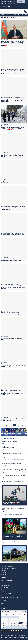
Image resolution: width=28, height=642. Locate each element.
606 (14, 425)
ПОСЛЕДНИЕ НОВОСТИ (9, 438)
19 (11, 623)
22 (22, 623)
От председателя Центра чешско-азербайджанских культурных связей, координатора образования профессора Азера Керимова (13, 286)
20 (14, 623)
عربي (12, 6)
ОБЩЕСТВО (3, 576)
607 (18, 425)
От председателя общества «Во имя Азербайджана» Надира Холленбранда (11, 313)
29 (22, 625)
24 (3, 625)
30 (26, 625)
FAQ (2, 603)
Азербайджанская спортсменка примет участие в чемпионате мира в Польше (12, 452)
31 (3, 627)
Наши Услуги (4, 599)
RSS (2, 605)
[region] (14, 501)
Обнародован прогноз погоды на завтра (12, 514)
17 (3, 623)
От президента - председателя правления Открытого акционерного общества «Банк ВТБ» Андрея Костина (13, 365)
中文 (15, 6)
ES (9, 6)
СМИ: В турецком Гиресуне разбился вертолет (13, 475)
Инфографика (4, 587)
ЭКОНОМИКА (4, 572)
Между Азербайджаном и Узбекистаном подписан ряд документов (12, 446)
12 (11, 621)
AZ (1, 6)
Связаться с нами (6, 593)
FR (8, 6)
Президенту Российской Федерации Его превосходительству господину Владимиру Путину (12, 155)
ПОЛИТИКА (3, 570)
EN (4, 6)
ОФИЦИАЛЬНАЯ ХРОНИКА (7, 567)
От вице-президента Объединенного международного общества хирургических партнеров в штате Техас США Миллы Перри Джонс (12, 392)
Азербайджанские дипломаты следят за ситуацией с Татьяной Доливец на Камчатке (13, 458)
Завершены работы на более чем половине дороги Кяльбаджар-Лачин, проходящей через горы (14, 508)
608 (22, 425)
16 (26, 621)
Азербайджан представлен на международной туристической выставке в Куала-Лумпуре (14, 470)
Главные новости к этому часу (10, 441)
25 (7, 625)
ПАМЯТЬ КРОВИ (5, 585)
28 (18, 625)
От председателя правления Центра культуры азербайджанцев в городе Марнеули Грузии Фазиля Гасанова (13, 208)
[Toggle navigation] (25, 11)
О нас (2, 595)
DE (6, 6)
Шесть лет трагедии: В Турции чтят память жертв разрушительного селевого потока (13, 480)
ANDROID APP (4, 607)
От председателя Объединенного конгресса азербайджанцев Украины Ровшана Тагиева (12, 234)
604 (7, 425)
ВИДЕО (2, 589)
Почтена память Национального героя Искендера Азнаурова (12, 464)
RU (3, 6)
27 (14, 625)
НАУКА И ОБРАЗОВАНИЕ (7, 580)
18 (7, 623)
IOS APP (3, 608)
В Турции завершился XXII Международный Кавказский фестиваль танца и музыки (14, 536)
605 (10, 425)
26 (11, 625)
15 (22, 621)
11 (7, 621)
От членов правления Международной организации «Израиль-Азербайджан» (11, 259)
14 (18, 621)
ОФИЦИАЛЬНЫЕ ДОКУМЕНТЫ (8, 568)
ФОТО (2, 591)
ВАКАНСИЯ (3, 601)
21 (18, 623)
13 (14, 621)
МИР (2, 584)
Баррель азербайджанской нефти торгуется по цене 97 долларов (14, 503)
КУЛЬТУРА (3, 577)
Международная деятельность (9, 597)
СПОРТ (2, 582)
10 (3, 621)
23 (26, 623)
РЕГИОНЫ (3, 574)
